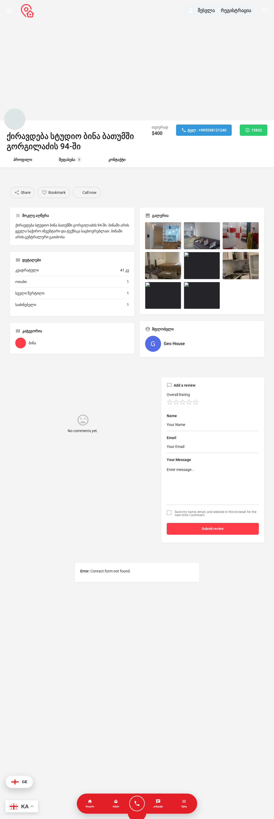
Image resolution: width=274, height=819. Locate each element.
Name (172, 416)
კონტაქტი (116, 159)
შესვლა (206, 10)
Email (171, 438)
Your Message (179, 460)
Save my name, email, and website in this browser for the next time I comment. (215, 513)
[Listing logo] (14, 119)
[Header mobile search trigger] (265, 10)
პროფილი (22, 159)
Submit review (213, 529)
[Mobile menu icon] (9, 11)
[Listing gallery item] (163, 235)
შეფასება (69, 159)
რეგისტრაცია (236, 10)
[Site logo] (28, 10)
